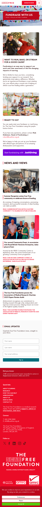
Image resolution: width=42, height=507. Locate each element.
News (6, 171)
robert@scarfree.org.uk (11, 137)
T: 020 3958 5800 (9, 419)
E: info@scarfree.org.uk (11, 421)
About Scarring (9, 388)
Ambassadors (8, 395)
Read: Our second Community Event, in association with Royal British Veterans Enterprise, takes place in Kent (18, 259)
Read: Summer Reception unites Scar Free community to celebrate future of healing (19, 210)
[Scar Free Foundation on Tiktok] (24, 443)
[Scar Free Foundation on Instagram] (19, 443)
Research (6, 391)
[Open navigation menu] (39, 3)
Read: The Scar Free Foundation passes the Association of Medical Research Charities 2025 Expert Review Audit (21, 311)
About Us (6, 397)
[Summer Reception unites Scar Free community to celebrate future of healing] (21, 181)
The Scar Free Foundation (8, 3)
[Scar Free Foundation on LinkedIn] (14, 443)
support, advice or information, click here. (19, 410)
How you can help (15, 17)
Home (7, 17)
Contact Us (7, 402)
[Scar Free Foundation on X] (4, 443)
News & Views (8, 400)
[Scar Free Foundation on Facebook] (9, 443)
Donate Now (29, 3)
